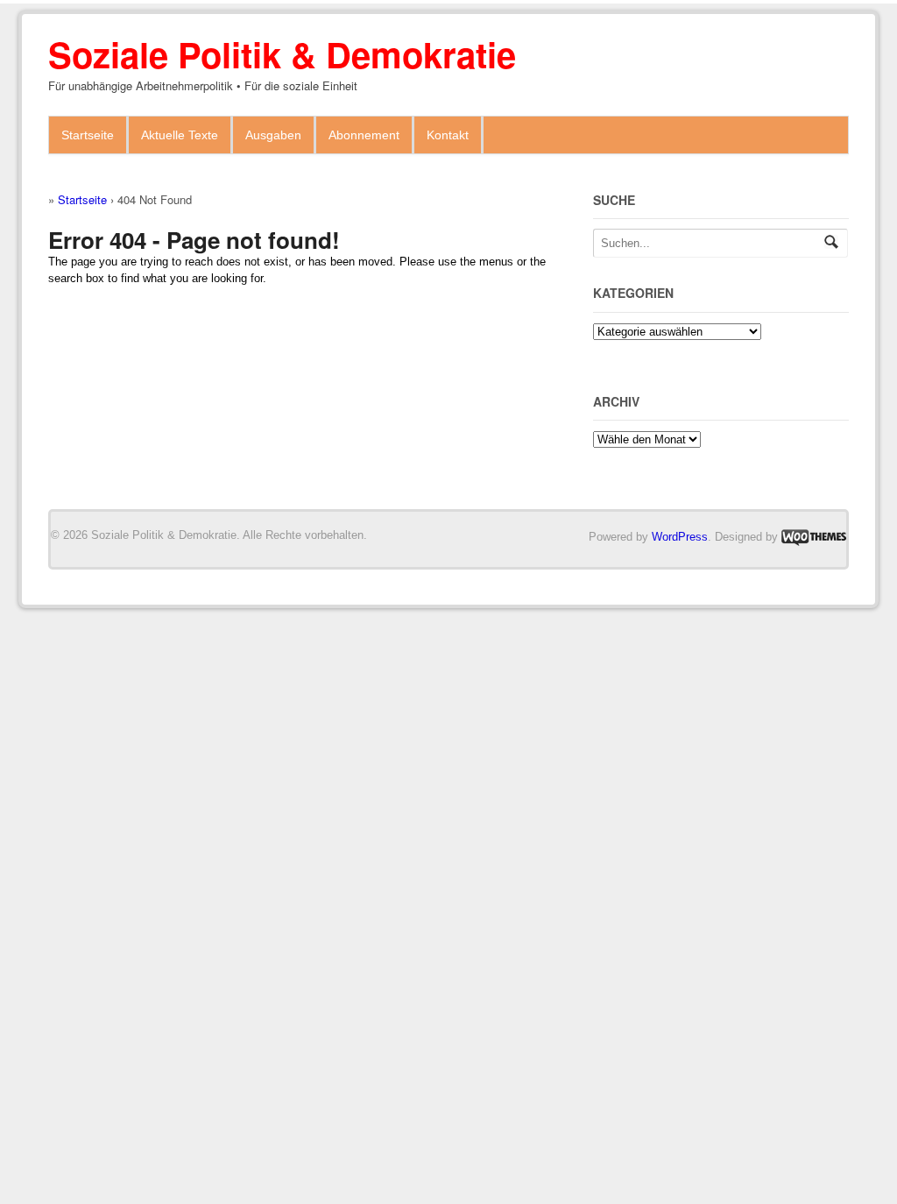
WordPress (680, 536)
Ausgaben (273, 135)
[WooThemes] (813, 536)
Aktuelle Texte (179, 135)
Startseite (87, 135)
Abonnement (363, 135)
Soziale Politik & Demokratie (282, 54)
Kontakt (448, 135)
